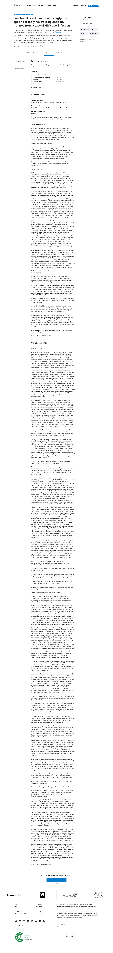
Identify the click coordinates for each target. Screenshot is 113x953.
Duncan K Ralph (64, 30)
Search (75, 6)
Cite (95, 29)
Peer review (49, 53)
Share (84, 34)
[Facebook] (44, 922)
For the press (39, 910)
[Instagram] (32, 922)
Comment (95, 34)
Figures (38, 53)
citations (82, 41)
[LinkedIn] (20, 922)
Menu (25, 6)
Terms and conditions (20, 913)
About (54, 6)
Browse (34, 6)
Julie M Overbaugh (49, 32)
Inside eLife (39, 906)
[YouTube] (36, 922)
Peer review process (20, 61)
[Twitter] (24, 922)
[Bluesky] (16, 922)
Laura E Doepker (45, 30)
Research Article (18, 13)
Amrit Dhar (22, 32)
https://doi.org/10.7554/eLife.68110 (30, 46)
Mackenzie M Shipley (20, 30)
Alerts (82, 6)
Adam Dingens (54, 30)
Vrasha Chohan (37, 32)
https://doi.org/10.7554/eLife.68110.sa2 (41, 864)
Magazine (40, 6)
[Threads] (40, 922)
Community (48, 6)
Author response (19, 68)
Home (29, 6)
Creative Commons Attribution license (85, 935)
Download (86, 29)
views (83, 39)
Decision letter (19, 65)
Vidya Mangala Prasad (32, 30)
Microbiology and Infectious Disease (23, 15)
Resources (38, 911)
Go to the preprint (36, 87)
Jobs (16, 906)
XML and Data (39, 913)
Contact (17, 911)
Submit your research (94, 5)
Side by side (59, 53)
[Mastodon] (28, 922)
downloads (91, 39)
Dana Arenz (29, 32)
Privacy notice (56, 883)
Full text (28, 53)
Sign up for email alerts (56, 880)
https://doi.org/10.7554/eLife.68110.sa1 (41, 335)
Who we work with (19, 908)
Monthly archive (40, 908)
